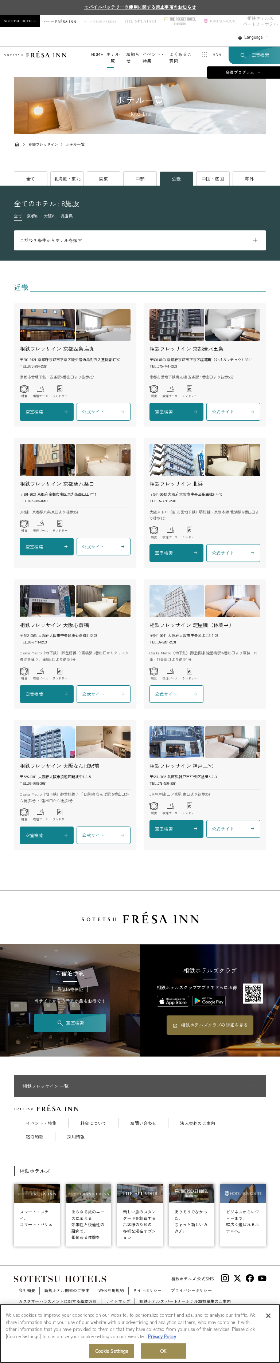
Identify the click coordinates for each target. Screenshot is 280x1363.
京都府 (33, 216)
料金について (93, 1123)
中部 (140, 178)
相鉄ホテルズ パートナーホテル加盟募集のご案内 (185, 1301)
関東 (103, 178)
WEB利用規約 (111, 1290)
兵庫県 (67, 216)
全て (30, 178)
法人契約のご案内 (197, 1123)
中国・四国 (213, 178)
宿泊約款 (34, 1136)
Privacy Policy (162, 1336)
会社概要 (27, 1290)
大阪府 (50, 216)
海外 (249, 178)
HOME (97, 54)
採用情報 (76, 1136)
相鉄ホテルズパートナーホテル (260, 21)
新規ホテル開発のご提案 (66, 1290)
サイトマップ (118, 1301)
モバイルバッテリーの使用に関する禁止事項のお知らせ (140, 7)
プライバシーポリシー (191, 1290)
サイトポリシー (147, 1290)
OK (163, 1350)
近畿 (176, 178)
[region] (140, 1333)
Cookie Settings (112, 1350)
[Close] (268, 1316)
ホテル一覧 (113, 57)
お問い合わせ (143, 1123)
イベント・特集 (41, 1123)
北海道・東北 (67, 178)
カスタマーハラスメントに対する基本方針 (58, 1301)
